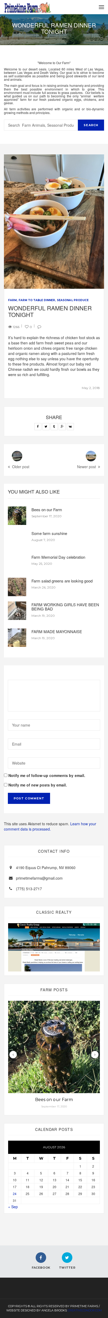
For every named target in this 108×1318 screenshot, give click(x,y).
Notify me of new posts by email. (37, 785)
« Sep (13, 1206)
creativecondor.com (85, 1310)
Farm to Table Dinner (37, 300)
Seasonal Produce (72, 300)
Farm (12, 300)
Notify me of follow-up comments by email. (46, 775)
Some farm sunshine (49, 533)
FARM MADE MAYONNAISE (56, 631)
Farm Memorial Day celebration (58, 557)
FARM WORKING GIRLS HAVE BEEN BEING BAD (65, 607)
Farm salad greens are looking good (62, 581)
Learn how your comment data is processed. (50, 826)
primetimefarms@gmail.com (39, 878)
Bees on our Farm (46, 509)
